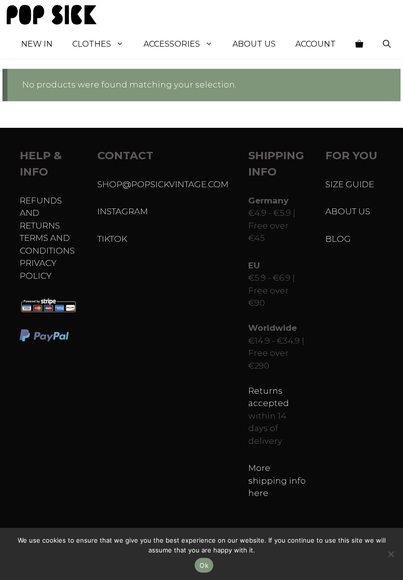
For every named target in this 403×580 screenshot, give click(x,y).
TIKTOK (112, 239)
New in (37, 44)
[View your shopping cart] (359, 44)
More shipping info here (277, 480)
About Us (254, 44)
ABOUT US (347, 211)
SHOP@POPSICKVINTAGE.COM (163, 184)
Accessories (172, 44)
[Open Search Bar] (387, 44)
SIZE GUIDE (349, 184)
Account (315, 44)
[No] (391, 554)
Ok (204, 565)
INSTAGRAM (122, 211)
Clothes (91, 44)
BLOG (338, 239)
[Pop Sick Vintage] (51, 14)
